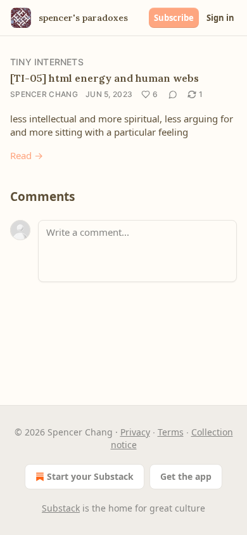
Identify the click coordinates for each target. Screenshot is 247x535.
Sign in (220, 17)
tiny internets (47, 61)
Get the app (186, 476)
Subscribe (174, 17)
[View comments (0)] (173, 94)
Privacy (135, 432)
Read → (26, 155)
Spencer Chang (44, 94)
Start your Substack (90, 476)
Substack (61, 508)
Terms (171, 432)
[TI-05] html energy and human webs (104, 78)
